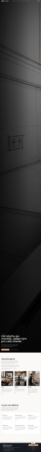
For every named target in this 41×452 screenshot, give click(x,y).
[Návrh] (7, 383)
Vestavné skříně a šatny (18, 415)
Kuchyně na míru (4, 415)
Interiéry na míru (30, 415)
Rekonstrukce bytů (5, 425)
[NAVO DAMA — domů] (5, 1)
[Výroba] (20, 383)
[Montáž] (34, 383)
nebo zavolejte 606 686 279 (14, 349)
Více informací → (33, 450)
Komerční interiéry (30, 425)
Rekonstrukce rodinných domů (19, 425)
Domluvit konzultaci (5, 349)
